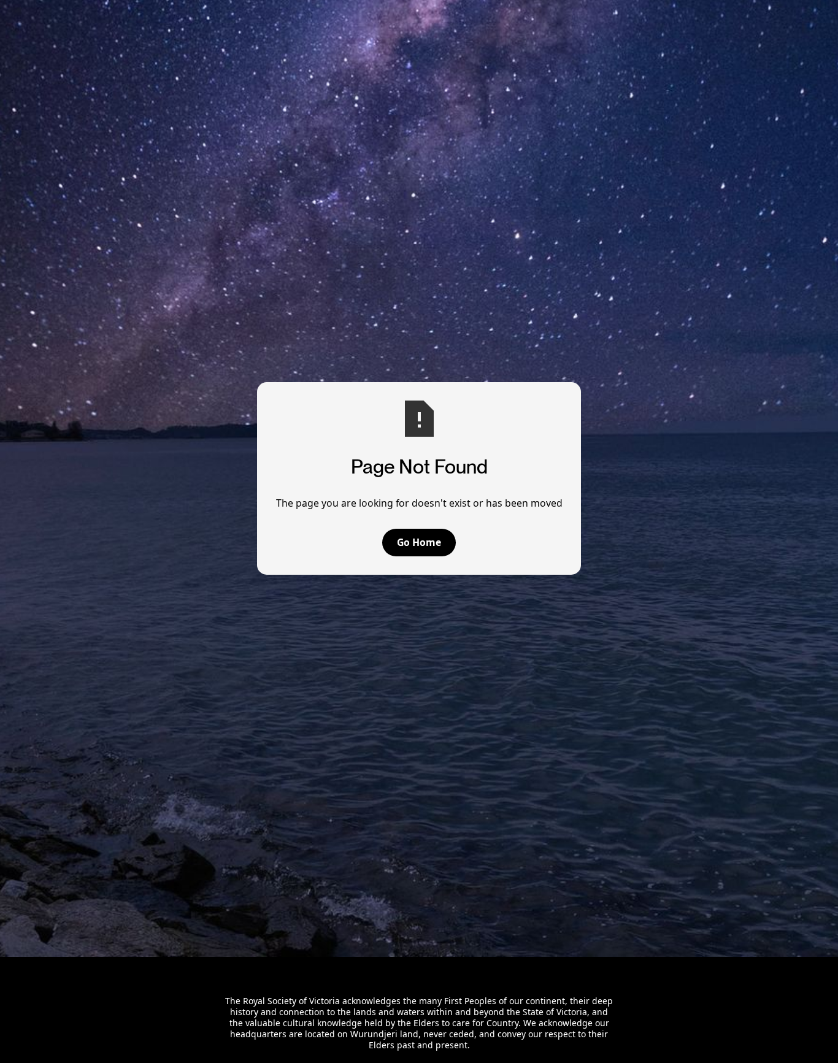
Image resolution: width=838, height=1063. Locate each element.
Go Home (419, 542)
